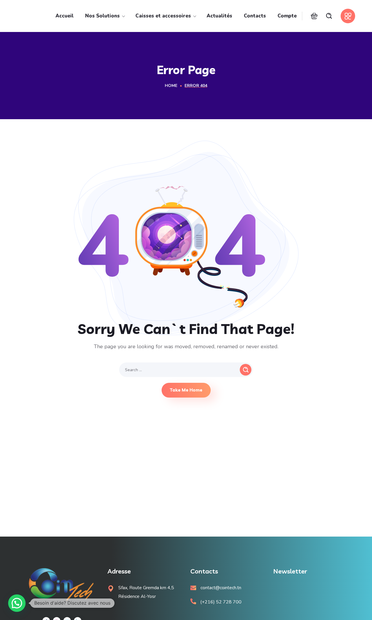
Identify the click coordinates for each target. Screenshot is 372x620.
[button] (314, 16)
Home (171, 85)
